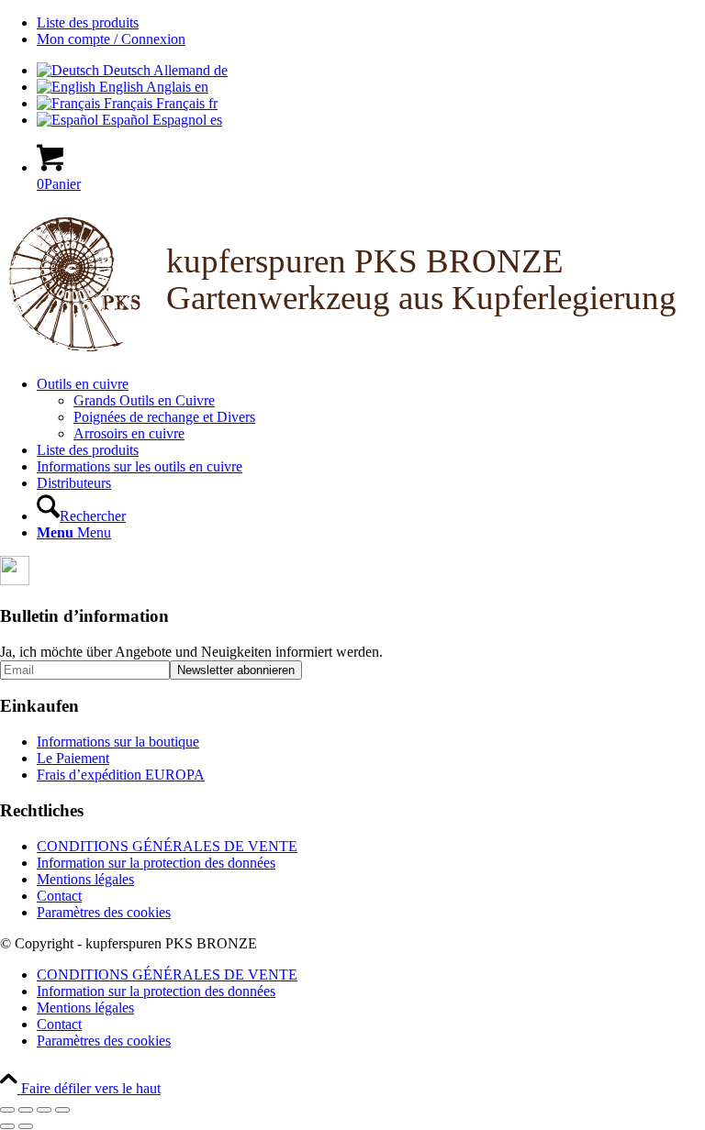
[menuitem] (371, 23)
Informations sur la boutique (118, 741)
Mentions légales (85, 879)
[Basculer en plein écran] (25, 1110)
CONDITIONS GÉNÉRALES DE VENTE (167, 846)
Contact (59, 895)
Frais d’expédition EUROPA (121, 774)
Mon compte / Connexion (111, 39)
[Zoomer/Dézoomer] (7, 1110)
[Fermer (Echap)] (62, 1110)
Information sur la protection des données (156, 862)
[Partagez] (44, 1110)
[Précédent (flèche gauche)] (7, 1126)
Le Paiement (73, 758)
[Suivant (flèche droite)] (25, 1126)
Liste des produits (88, 22)
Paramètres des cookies (104, 912)
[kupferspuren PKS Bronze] (352, 352)
